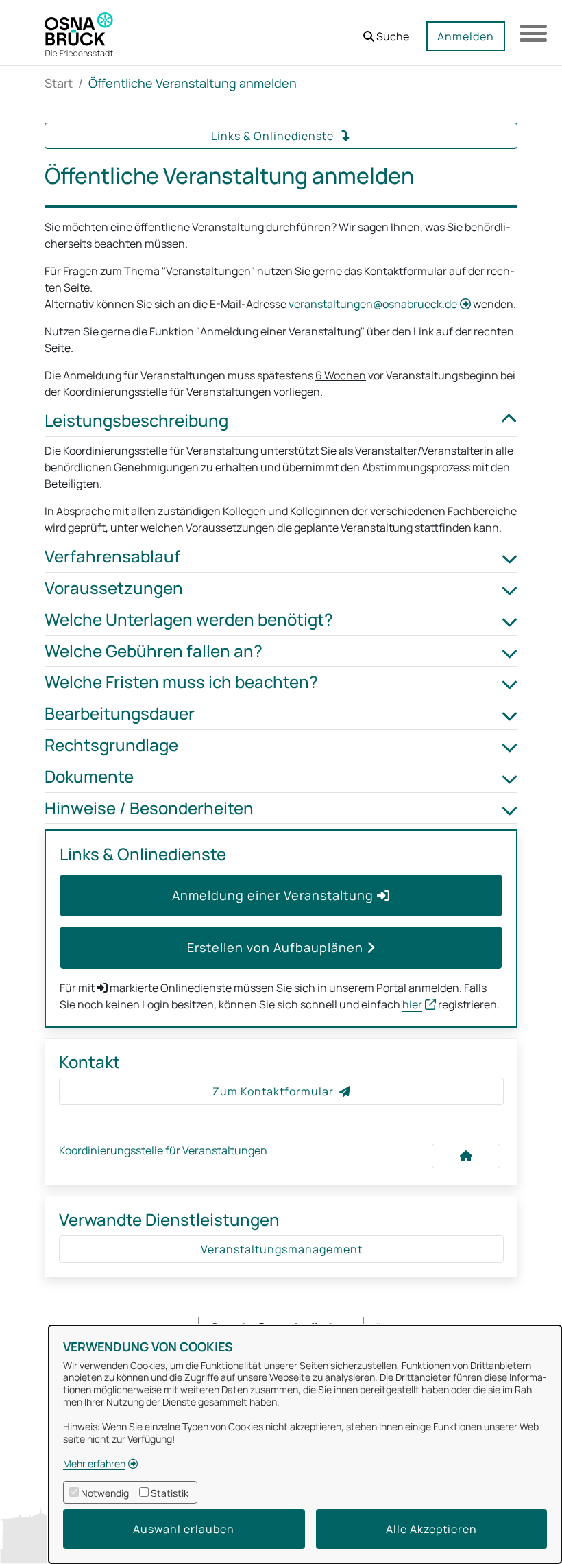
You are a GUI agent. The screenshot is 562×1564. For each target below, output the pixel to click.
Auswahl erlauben (183, 1529)
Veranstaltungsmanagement (282, 1249)
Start (59, 83)
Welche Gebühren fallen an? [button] (153, 651)
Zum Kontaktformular (273, 1091)
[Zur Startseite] (79, 33)
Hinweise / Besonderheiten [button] (149, 808)
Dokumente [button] (89, 777)
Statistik (169, 1493)
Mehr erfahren (94, 1463)
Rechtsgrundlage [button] (111, 745)
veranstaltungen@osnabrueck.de (373, 303)
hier (412, 1004)
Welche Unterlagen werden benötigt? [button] (189, 620)
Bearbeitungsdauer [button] (120, 714)
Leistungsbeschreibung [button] (136, 421)
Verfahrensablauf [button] (112, 557)
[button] (386, 31)
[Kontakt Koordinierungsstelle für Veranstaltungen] (466, 1156)
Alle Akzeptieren (431, 1529)
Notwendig (105, 1493)
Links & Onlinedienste (274, 135)
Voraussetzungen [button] (114, 588)
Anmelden (465, 36)
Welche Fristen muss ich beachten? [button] (181, 682)
